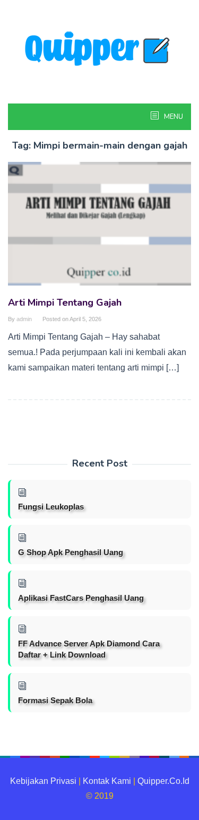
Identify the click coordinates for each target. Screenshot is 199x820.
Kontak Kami (107, 781)
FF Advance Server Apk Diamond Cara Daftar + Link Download (89, 649)
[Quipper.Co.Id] (99, 49)
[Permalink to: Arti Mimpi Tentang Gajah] (99, 227)
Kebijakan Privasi (43, 781)
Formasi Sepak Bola (55, 700)
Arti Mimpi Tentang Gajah (65, 302)
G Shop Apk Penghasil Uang (70, 552)
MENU (172, 117)
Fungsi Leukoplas (51, 506)
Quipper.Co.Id (163, 781)
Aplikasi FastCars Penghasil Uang (81, 597)
